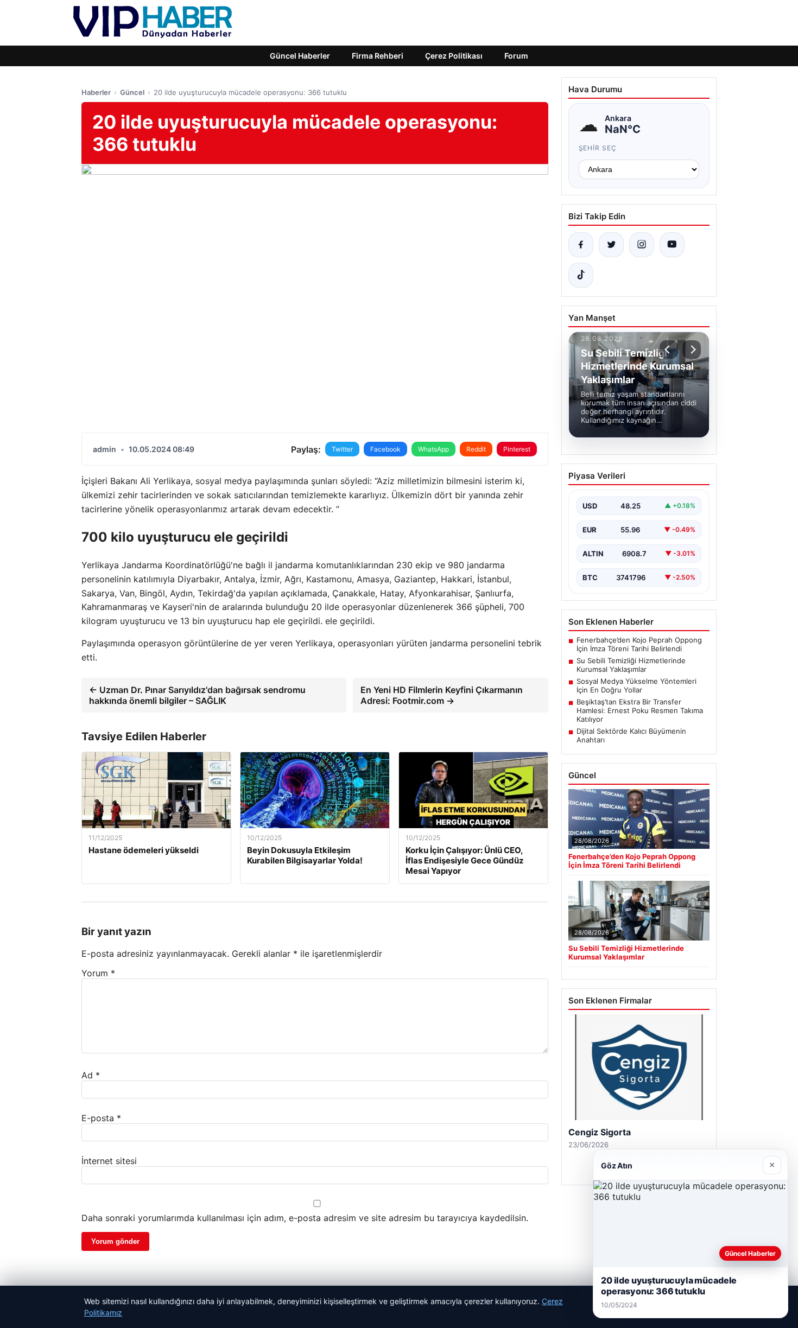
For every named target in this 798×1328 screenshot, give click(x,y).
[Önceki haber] (669, 349)
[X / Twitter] (611, 244)
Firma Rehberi (377, 55)
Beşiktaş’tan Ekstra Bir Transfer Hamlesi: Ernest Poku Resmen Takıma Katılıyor (640, 710)
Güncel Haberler (300, 55)
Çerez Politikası (454, 55)
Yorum (98, 973)
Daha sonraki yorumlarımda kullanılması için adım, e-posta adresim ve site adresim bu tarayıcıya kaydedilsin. (304, 1217)
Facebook (385, 449)
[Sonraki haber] (691, 349)
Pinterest (516, 449)
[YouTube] (672, 244)
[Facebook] (580, 244)
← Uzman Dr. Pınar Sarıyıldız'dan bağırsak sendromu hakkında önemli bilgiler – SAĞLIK (197, 695)
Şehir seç (598, 148)
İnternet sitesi (109, 1160)
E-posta (101, 1118)
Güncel (132, 92)
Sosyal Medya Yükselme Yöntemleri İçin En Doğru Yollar (636, 685)
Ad (90, 1075)
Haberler (96, 92)
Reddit (476, 449)
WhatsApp (433, 449)
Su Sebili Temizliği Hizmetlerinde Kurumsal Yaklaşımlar (631, 664)
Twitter (342, 449)
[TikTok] (580, 275)
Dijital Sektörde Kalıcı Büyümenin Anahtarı (631, 735)
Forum (516, 55)
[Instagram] (641, 244)
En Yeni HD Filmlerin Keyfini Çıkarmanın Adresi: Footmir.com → (441, 695)
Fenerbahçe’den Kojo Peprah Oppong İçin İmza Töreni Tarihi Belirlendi (639, 644)
